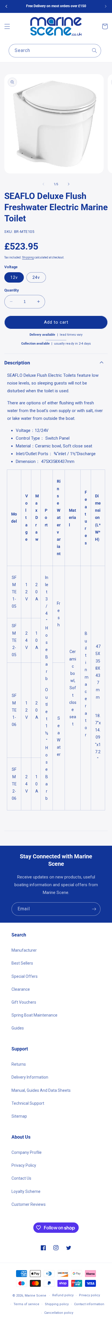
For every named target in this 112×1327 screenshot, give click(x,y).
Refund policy (63, 1295)
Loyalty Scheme (25, 1191)
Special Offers (24, 976)
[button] (7, 26)
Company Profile (26, 1152)
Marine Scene (35, 1295)
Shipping (28, 257)
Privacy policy (89, 1295)
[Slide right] (68, 184)
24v (36, 277)
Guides (17, 1028)
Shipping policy (57, 1304)
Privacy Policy (23, 1165)
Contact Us (21, 1178)
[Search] (94, 50)
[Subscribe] (94, 909)
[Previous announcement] (6, 6)
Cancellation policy (58, 1313)
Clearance (20, 989)
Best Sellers (22, 963)
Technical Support (27, 1103)
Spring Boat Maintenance (34, 1015)
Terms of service (26, 1304)
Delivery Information (29, 1077)
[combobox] (55, 50)
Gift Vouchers (23, 1002)
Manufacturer (24, 950)
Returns (18, 1064)
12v (14, 277)
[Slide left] (43, 184)
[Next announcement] (105, 6)
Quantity (11, 290)
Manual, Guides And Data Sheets (41, 1090)
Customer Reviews (28, 1204)
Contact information (89, 1304)
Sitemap (19, 1116)
